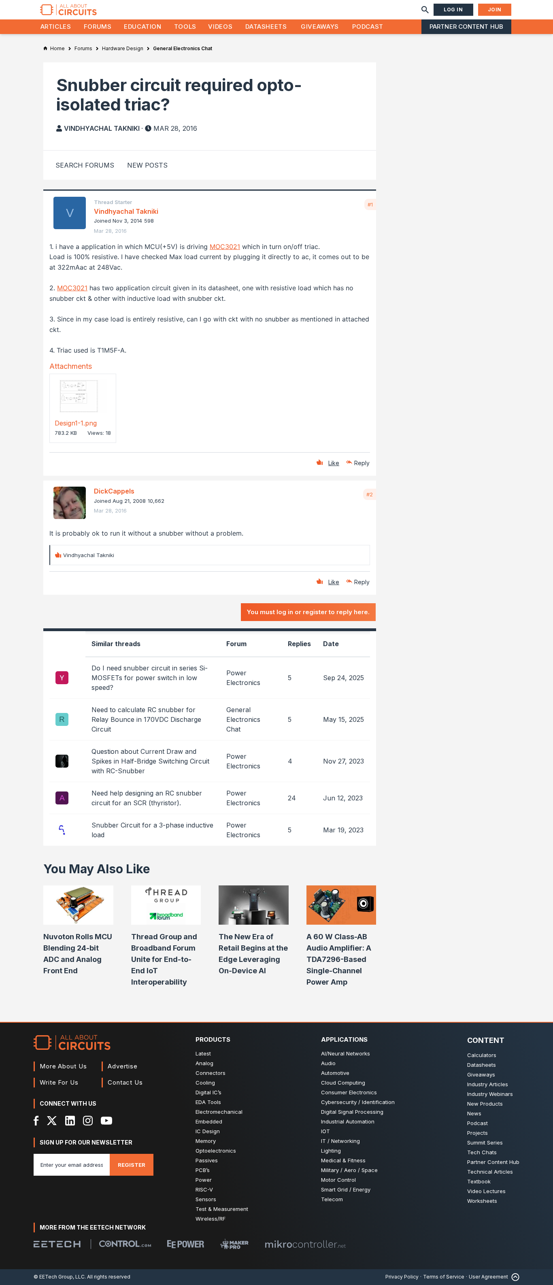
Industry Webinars (490, 1094)
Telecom (332, 1199)
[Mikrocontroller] (305, 1244)
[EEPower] (185, 1244)
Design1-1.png (76, 423)
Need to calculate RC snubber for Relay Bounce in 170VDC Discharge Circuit (146, 719)
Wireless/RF (210, 1218)
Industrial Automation (347, 1121)
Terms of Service (443, 1277)
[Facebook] (36, 1120)
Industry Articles (487, 1084)
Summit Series (485, 1142)
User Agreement (488, 1277)
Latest (203, 1053)
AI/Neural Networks (345, 1053)
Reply (362, 463)
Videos (220, 26)
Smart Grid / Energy (345, 1189)
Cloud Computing (343, 1082)
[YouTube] (106, 1120)
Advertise (123, 1066)
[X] (52, 1120)
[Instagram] (88, 1120)
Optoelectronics (216, 1150)
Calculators (481, 1055)
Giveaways (320, 26)
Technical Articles (490, 1171)
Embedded (209, 1121)
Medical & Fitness (343, 1160)
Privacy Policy (402, 1277)
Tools (185, 26)
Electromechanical (219, 1111)
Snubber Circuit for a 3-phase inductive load (152, 830)
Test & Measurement (222, 1209)
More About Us (63, 1066)
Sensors (206, 1199)
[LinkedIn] (70, 1120)
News (474, 1113)
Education (143, 26)
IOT (325, 1131)
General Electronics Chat (243, 719)
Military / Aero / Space (349, 1170)
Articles (55, 26)
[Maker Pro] (234, 1244)
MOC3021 (225, 247)
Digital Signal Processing (352, 1111)
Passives (207, 1160)
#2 (369, 494)
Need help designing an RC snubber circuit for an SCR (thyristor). (146, 798)
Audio (328, 1063)
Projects (477, 1133)
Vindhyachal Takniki (102, 128)
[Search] (425, 9)
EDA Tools (208, 1102)
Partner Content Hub (466, 26)
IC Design (208, 1131)
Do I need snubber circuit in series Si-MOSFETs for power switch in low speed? (149, 677)
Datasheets (266, 26)
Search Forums (84, 165)
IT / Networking (340, 1141)
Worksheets (482, 1201)
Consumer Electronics (349, 1092)
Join (495, 9)
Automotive (335, 1073)
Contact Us (125, 1082)
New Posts (147, 165)
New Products (485, 1103)
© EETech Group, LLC (59, 1277)
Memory (206, 1141)
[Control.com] (125, 1243)
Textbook (479, 1181)
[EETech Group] (57, 1244)
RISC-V (204, 1189)
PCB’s (203, 1170)
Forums (98, 26)
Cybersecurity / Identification (358, 1102)
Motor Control (338, 1179)
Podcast (367, 26)
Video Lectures (486, 1191)
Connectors (210, 1073)
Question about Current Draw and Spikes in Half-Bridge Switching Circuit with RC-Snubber (150, 761)
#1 (370, 204)
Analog (204, 1063)
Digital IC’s (208, 1092)
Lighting (331, 1150)
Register (131, 1165)
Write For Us (59, 1082)
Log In (453, 9)
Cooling (205, 1082)
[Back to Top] (513, 1277)
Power (204, 1179)
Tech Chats (482, 1152)
